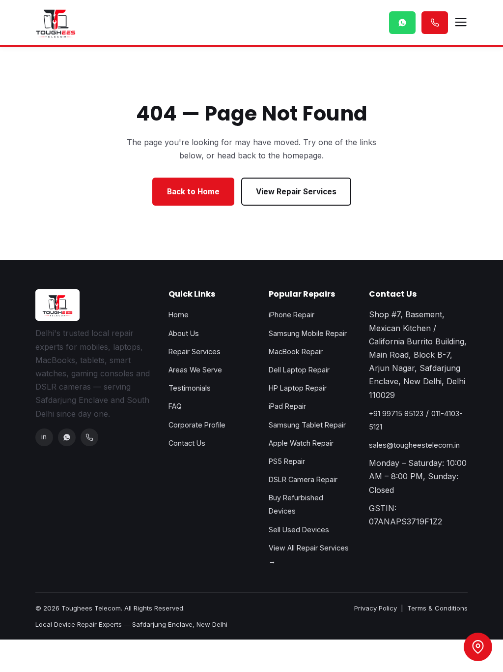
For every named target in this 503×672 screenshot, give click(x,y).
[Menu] (461, 22)
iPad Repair (287, 406)
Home (178, 314)
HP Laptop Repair (298, 388)
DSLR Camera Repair (303, 479)
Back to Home (193, 191)
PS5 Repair (287, 461)
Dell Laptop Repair (299, 370)
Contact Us (186, 443)
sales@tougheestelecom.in (414, 445)
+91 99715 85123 (396, 413)
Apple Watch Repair (301, 443)
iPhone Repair (291, 314)
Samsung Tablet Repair (307, 425)
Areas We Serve (195, 370)
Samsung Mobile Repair (308, 333)
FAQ (175, 406)
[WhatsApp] (67, 437)
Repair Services (194, 351)
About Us (183, 333)
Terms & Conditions (437, 608)
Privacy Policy (375, 608)
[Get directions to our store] (478, 647)
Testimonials (189, 388)
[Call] (89, 437)
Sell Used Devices (299, 529)
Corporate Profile (196, 425)
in (44, 436)
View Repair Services (296, 191)
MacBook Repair (296, 351)
